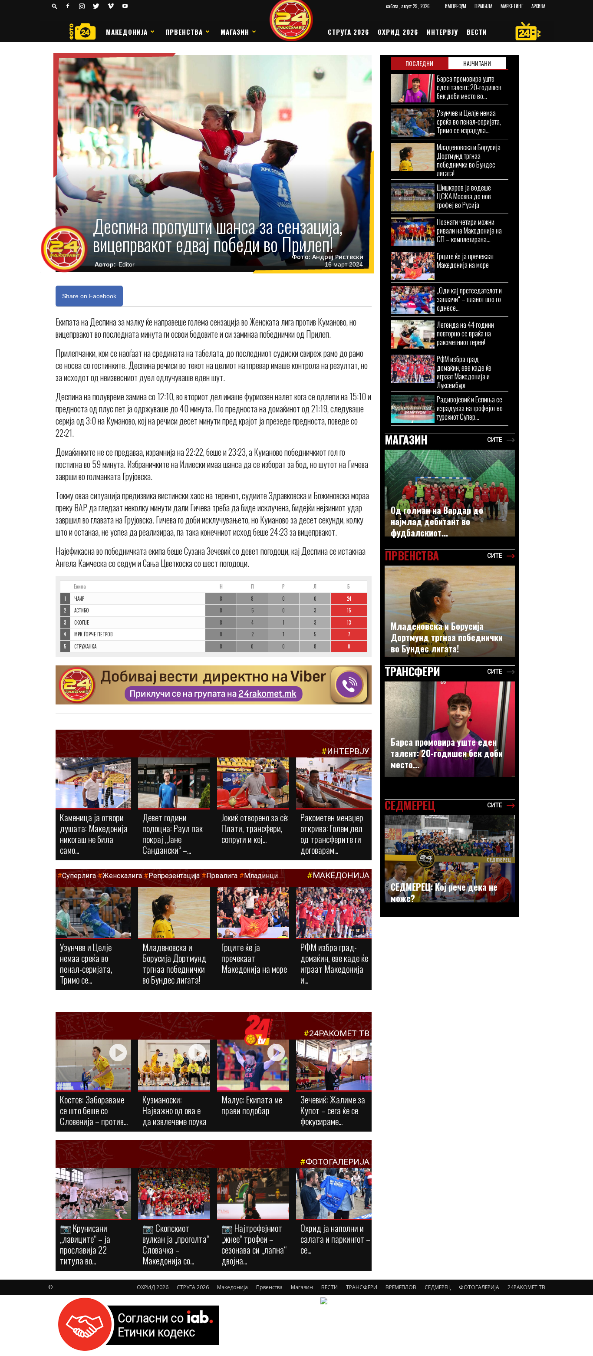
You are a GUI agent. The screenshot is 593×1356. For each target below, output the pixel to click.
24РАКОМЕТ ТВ (339, 1033)
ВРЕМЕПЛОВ (400, 1287)
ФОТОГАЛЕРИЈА (337, 1162)
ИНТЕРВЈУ (442, 31)
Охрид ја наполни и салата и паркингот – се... (335, 1238)
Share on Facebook (89, 296)
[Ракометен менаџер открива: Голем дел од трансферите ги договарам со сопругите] (334, 783)
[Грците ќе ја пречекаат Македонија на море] (253, 913)
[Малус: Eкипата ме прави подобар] (253, 1066)
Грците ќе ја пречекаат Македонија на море (254, 957)
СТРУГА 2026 (348, 31)
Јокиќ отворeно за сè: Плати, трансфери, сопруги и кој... (255, 828)
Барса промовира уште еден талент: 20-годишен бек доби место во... (469, 87)
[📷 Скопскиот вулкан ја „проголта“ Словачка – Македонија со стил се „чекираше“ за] (174, 1194)
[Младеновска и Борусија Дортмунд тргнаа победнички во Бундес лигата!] (174, 913)
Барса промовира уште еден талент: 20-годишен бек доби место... (447, 753)
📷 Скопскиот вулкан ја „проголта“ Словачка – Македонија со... (175, 1244)
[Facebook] (67, 6)
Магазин (235, 31)
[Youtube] (125, 6)
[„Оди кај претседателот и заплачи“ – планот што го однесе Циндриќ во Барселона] (413, 300)
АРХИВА (538, 6)
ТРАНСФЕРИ (361, 1287)
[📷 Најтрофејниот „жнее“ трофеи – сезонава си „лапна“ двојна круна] (253, 1194)
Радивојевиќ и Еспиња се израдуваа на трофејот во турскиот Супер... (470, 408)
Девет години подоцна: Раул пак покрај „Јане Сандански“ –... (172, 833)
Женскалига (123, 876)
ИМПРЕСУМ (455, 6)
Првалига (221, 876)
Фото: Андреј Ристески (327, 257)
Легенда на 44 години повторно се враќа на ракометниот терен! (465, 333)
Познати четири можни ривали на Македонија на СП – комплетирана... (469, 230)
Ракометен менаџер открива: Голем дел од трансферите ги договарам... (331, 833)
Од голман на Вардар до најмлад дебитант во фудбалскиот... (437, 521)
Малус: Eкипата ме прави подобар (251, 1105)
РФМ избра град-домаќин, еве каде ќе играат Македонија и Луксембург (464, 371)
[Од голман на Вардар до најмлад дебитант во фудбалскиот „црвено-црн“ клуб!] (450, 493)
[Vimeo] (110, 6)
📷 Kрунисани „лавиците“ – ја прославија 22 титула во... (85, 1244)
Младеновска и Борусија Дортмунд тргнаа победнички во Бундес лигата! (174, 963)
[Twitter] (96, 6)
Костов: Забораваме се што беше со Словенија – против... (94, 1110)
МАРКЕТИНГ (512, 6)
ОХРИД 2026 (398, 31)
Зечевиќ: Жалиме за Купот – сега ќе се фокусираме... (332, 1110)
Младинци (261, 876)
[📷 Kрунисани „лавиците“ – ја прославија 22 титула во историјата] (93, 1195)
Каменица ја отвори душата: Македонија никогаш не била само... (94, 833)
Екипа (80, 586)
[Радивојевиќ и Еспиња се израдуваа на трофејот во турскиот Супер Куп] (413, 409)
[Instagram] (82, 6)
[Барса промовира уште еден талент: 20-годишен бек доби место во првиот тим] (413, 88)
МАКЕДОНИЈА (341, 875)
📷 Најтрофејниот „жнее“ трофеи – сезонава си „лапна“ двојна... (254, 1244)
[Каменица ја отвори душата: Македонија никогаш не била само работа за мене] (93, 783)
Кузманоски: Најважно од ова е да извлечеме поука (174, 1110)
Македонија (127, 31)
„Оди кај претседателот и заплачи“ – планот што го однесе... (469, 299)
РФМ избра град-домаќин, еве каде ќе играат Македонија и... (334, 963)
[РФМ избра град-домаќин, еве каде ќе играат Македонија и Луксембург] (334, 914)
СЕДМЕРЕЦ (438, 1287)
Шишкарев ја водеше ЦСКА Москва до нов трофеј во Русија (464, 196)
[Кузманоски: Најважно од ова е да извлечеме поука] (174, 1066)
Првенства (184, 31)
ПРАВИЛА (483, 6)
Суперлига (79, 876)
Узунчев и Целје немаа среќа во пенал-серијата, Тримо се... (86, 963)
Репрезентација (174, 876)
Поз (65, 586)
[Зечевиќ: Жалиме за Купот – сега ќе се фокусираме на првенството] (334, 1066)
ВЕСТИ (477, 31)
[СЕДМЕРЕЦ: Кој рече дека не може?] (450, 858)
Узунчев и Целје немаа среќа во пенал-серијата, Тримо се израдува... (469, 121)
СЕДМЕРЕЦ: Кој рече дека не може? (444, 892)
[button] (54, 6)
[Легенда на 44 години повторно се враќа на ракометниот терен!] (413, 334)
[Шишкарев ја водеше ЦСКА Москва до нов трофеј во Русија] (413, 197)
